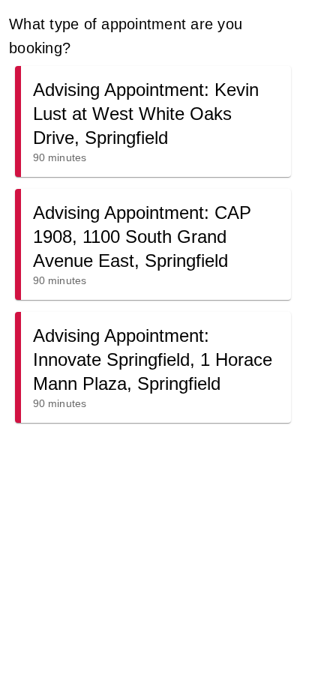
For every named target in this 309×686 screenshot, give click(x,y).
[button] (153, 121)
